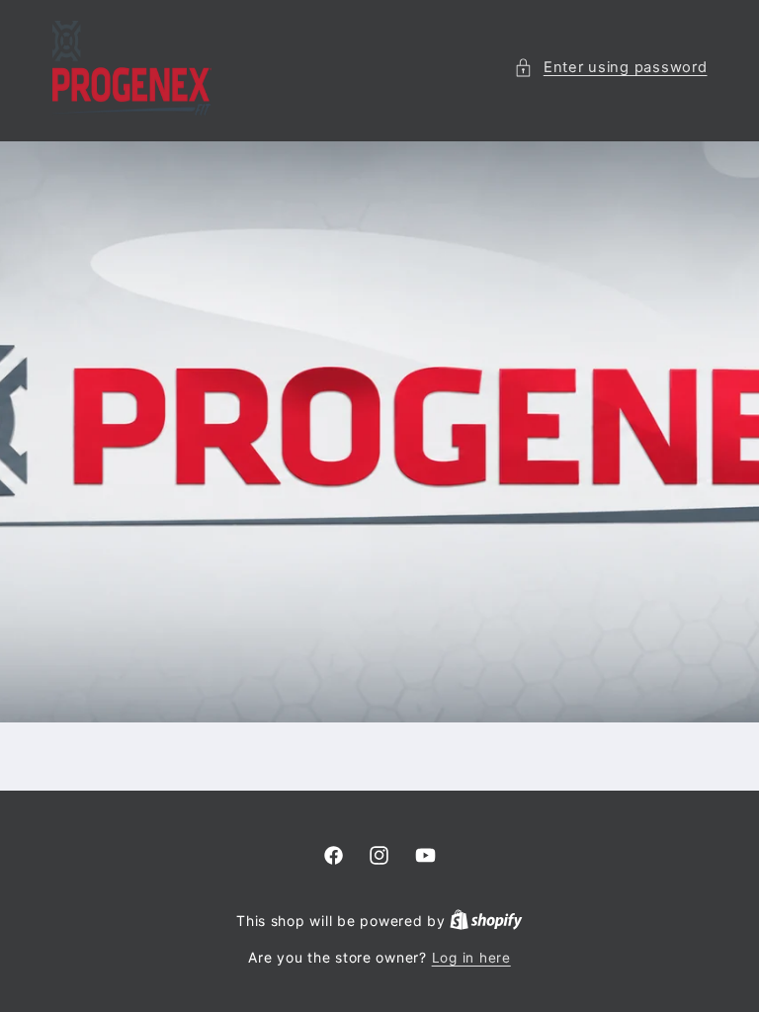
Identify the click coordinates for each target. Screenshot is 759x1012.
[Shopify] (486, 921)
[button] (610, 68)
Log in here (471, 958)
